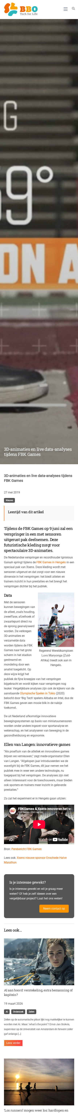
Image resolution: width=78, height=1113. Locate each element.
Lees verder (13, 1043)
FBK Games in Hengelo (51, 562)
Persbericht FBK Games (26, 849)
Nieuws (9, 500)
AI (7, 1011)
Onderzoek (18, 1011)
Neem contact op (54, 908)
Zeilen (31, 1011)
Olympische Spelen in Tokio (37, 693)
